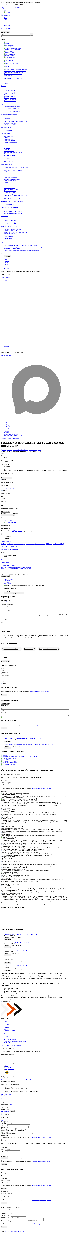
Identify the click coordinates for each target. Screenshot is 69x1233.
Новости (6, 1023)
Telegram (6, 346)
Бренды (6, 18)
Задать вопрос (5, 576)
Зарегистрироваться (6, 1094)
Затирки (6, 43)
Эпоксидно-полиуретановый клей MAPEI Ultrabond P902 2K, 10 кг (23, 738)
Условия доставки (32, 545)
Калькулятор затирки (10, 1039)
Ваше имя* (4, 1147)
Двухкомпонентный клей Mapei (10, 649)
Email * (3, 1125)
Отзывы (6, 582)
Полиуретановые (28, 649)
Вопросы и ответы (9, 1030)
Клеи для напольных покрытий (10, 438)
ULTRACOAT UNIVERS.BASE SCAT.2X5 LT (17, 942)
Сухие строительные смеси (12, 49)
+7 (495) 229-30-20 (17, 8)
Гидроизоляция (8, 46)
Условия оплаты (16, 564)
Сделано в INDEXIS (25, 1079)
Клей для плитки (9, 55)
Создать (11, 1104)
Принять (21, 1231)
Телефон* (3, 782)
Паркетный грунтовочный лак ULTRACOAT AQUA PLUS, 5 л (22, 934)
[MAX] (6, 10)
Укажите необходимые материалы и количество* (15, 1221)
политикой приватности (12, 1231)
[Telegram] (7, 12)
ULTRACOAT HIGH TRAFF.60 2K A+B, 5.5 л (17, 966)
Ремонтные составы (9, 52)
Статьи (6, 1036)
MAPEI (6, 601)
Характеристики (9, 579)
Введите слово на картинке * (9, 1133)
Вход (2, 28)
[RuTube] (4, 1060)
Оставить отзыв (5, 661)
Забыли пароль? (5, 1111)
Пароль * (3, 1127)
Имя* (2, 780)
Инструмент (7, 77)
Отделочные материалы (11, 58)
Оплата (6, 22)
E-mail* (3, 1196)
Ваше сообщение (5, 1154)
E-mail (2, 1107)
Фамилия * (4, 1123)
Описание (7, 580)
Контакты (7, 25)
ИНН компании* (5, 1217)
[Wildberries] (7, 1067)
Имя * (2, 1121)
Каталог (8, 256)
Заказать (21, 593)
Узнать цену (8, 741)
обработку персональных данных (39, 691)
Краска (6, 68)
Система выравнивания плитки (13, 74)
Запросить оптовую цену (7, 515)
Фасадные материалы (10, 61)
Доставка (6, 21)
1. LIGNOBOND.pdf (8, 488)
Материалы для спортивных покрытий (15, 71)
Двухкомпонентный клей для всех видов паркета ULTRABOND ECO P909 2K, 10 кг (28, 744)
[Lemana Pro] (7, 1074)
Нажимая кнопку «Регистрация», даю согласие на (27, 1137)
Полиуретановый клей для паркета (48, 649)
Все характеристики (6, 478)
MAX (5, 280)
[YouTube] (5, 1058)
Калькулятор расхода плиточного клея (15, 1041)
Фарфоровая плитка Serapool (12, 80)
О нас (5, 19)
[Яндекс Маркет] (9, 1069)
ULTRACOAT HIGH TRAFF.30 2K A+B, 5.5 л (17, 958)
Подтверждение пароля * (8, 1129)
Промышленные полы (10, 65)
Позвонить (9, 428)
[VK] (5, 1057)
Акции (6, 24)
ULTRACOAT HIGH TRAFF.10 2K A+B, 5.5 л (17, 950)
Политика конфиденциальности (10, 1079)
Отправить (4, 694)
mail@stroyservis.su (6, 8)
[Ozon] (6, 1066)
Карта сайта (7, 1042)
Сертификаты (8, 1038)
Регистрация (7, 28)
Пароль (3, 1109)
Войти (2, 1120)
